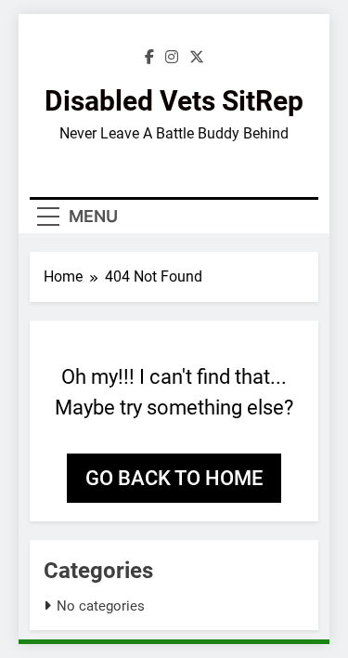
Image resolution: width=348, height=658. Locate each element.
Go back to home (174, 478)
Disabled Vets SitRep (174, 101)
